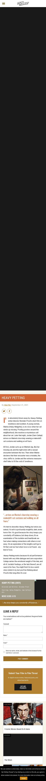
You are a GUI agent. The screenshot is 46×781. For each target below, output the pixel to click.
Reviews (7, 735)
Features (7, 704)
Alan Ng (7, 405)
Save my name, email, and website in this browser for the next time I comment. (23, 652)
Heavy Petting (13, 398)
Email (5, 642)
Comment (6, 624)
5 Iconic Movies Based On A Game (17, 729)
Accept (24, 778)
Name (5, 635)
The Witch (8, 760)
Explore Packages (23, 687)
